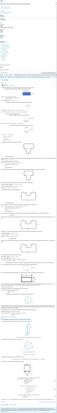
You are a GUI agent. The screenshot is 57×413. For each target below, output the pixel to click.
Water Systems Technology (21, 77)
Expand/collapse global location (55, 77)
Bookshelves (12, 77)
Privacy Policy (23, 410)
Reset (1, 36)
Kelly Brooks (53, 399)
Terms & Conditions (29, 410)
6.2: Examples (7, 399)
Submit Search (3, 19)
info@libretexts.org (5, 411)
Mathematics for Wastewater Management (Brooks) (37, 77)
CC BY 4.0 (33, 399)
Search (2, 75)
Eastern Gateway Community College (9, 85)
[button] (3, 58)
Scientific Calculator (5, 51)
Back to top (2, 401)
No (15, 404)
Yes (11, 404)
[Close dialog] (0, 68)
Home (5, 77)
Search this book (2, 16)
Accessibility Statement (36, 410)
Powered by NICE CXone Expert (15, 408)
